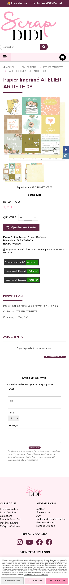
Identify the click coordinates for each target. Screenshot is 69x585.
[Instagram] (66, 156)
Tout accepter (57, 581)
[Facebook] (66, 149)
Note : (12, 412)
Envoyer (35, 447)
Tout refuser (34, 581)
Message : (14, 425)
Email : (12, 389)
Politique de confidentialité (36, 574)
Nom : (11, 400)
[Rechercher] (44, 47)
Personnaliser (12, 581)
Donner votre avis (56, 357)
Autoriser (31, 262)
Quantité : (10, 217)
